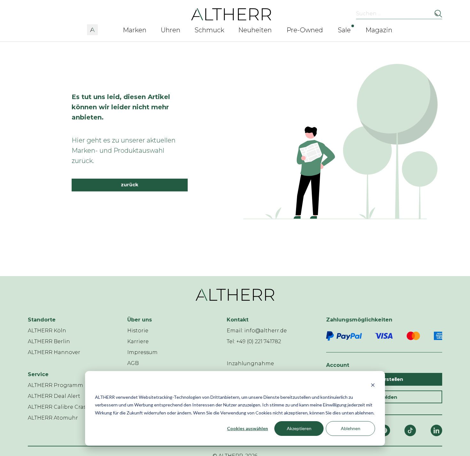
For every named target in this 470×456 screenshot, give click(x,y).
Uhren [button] (170, 30)
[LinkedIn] (436, 430)
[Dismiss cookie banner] (373, 385)
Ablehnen (350, 428)
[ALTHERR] (231, 14)
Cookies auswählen (247, 428)
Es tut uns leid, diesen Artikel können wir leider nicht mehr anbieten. (121, 107)
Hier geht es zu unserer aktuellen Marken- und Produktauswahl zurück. (124, 150)
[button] (92, 28)
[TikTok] (410, 430)
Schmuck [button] (209, 30)
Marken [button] (134, 30)
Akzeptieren (299, 428)
